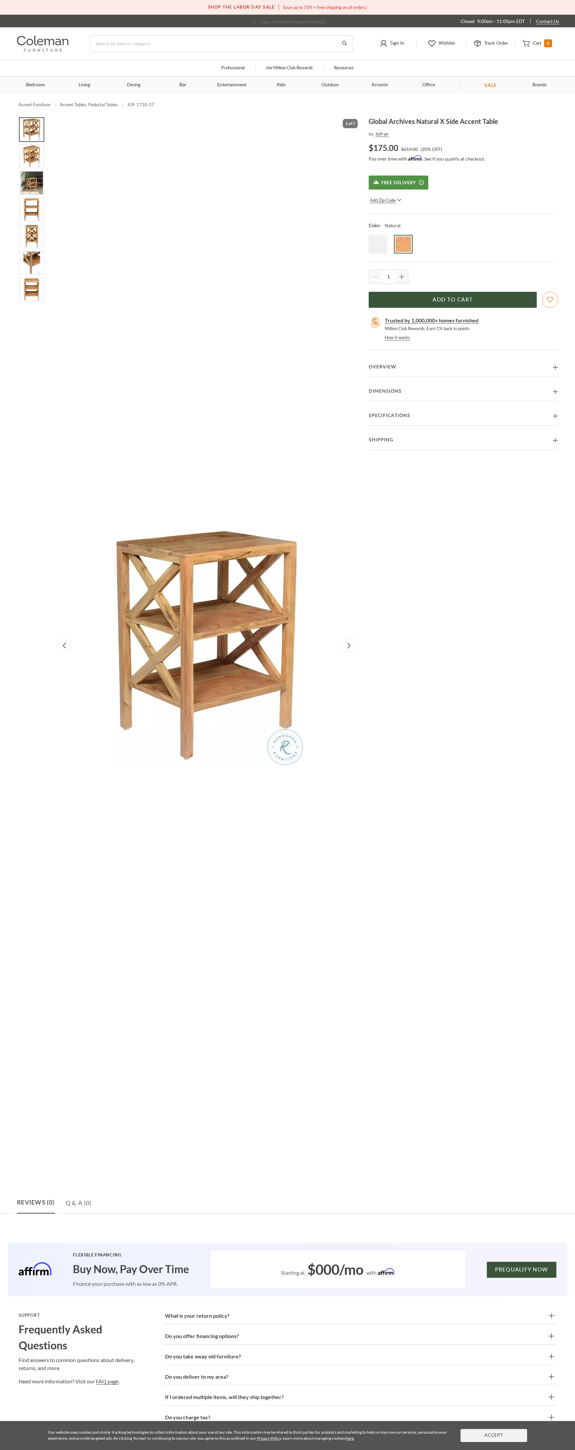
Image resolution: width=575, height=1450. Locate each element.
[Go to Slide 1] (31, 130)
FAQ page (107, 1381)
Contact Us (547, 21)
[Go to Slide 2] (31, 156)
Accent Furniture (35, 104)
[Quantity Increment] (401, 276)
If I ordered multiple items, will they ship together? (224, 1397)
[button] (392, 43)
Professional (233, 68)
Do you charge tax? (187, 1417)
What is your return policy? (197, 1315)
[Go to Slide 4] (31, 210)
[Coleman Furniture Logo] (43, 50)
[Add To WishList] (550, 300)
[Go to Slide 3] (31, 183)
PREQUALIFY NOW (521, 1269)
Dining (133, 85)
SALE (490, 85)
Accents (379, 85)
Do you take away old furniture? (203, 1356)
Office (428, 85)
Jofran (382, 134)
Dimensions (385, 391)
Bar (182, 85)
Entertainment (232, 85)
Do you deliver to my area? (196, 1376)
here (350, 1438)
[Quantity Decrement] (375, 276)
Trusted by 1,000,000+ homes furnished (432, 320)
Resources (344, 68)
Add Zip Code (383, 200)
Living (84, 85)
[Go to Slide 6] (31, 263)
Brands (539, 85)
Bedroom (35, 85)
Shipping (381, 440)
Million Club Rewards (289, 68)
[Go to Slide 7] (31, 289)
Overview (382, 367)
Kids (281, 85)
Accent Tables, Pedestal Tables (89, 104)
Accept (493, 1435)
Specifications (389, 415)
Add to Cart (453, 299)
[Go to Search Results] (344, 43)
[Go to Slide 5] (31, 236)
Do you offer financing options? (202, 1336)
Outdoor (330, 85)
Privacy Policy (269, 1438)
